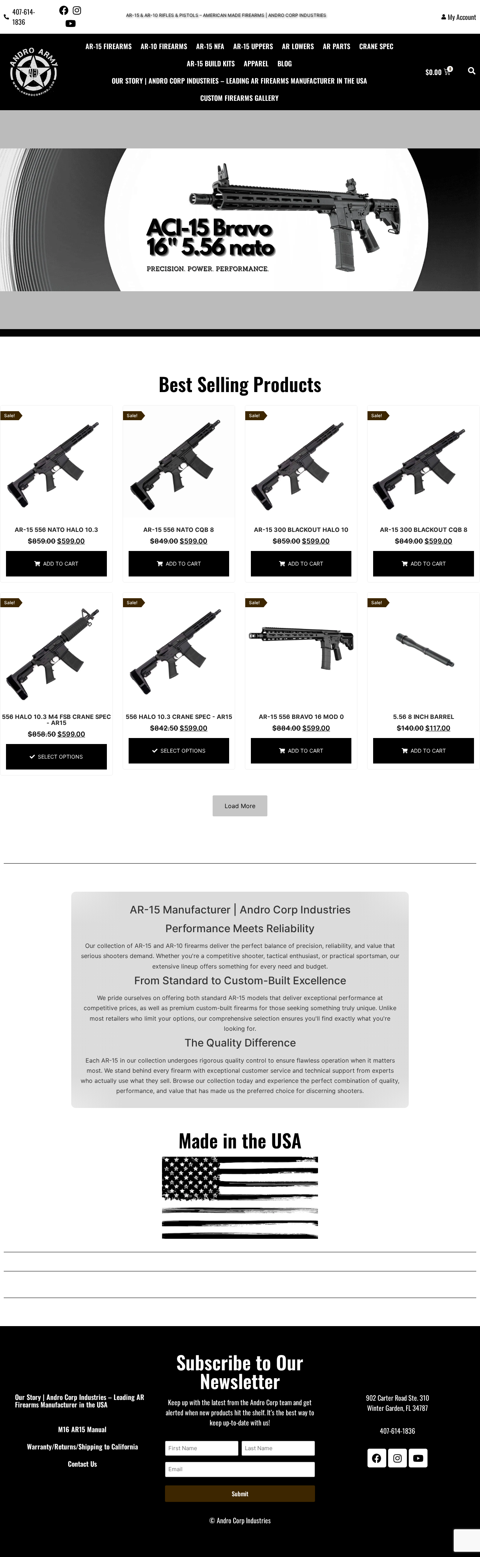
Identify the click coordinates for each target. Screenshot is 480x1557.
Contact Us (82, 1464)
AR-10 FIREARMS (164, 46)
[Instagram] (77, 10)
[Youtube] (70, 23)
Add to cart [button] (60, 563)
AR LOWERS (298, 46)
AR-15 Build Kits (211, 63)
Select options (60, 756)
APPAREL (256, 63)
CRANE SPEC (376, 46)
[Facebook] (63, 10)
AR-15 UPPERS (253, 46)
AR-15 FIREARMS (109, 46)
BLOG (285, 63)
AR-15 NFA (210, 46)
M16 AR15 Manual (82, 1429)
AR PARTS (336, 46)
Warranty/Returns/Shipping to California (82, 1446)
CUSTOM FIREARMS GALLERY (239, 98)
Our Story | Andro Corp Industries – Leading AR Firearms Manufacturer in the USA (239, 80)
